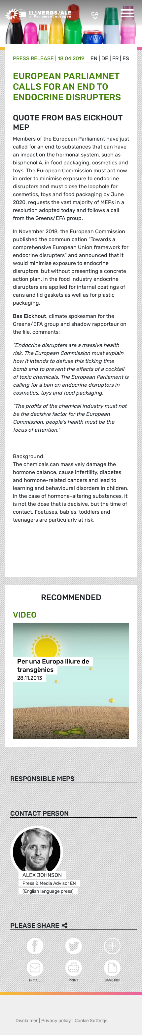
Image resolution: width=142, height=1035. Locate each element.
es (126, 58)
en (93, 58)
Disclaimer (27, 1020)
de (104, 58)
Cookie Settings (91, 1020)
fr (115, 58)
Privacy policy (56, 1020)
